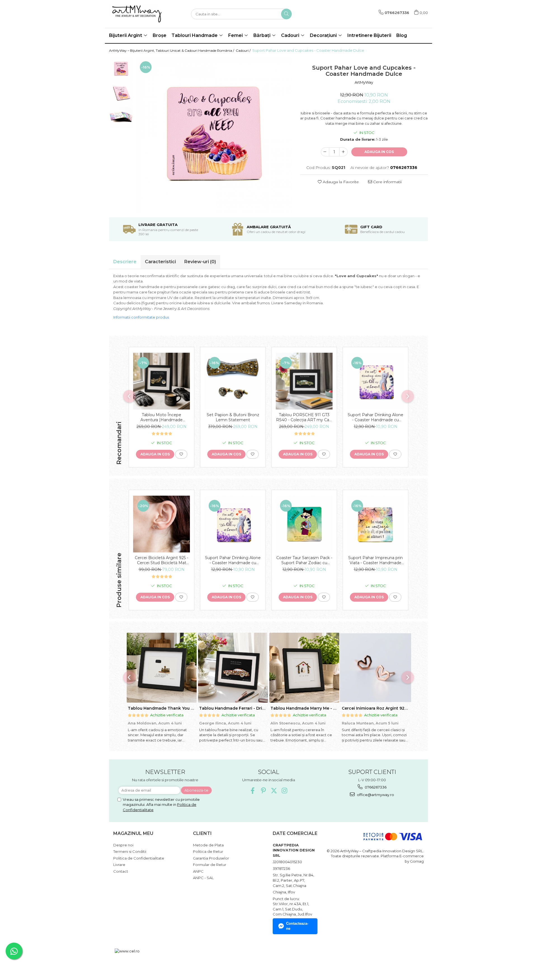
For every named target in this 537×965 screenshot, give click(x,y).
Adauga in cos (379, 152)
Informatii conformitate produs (141, 317)
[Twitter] (274, 790)
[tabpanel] (214, 135)
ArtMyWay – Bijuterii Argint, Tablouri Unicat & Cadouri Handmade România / (172, 50)
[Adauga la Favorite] (181, 454)
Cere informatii (387, 181)
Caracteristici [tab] (160, 261)
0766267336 (375, 787)
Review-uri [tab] (200, 261)
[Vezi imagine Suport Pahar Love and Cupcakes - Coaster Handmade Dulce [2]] (121, 116)
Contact (120, 871)
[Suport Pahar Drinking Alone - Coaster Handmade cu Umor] (375, 381)
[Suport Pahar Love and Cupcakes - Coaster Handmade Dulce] (214, 135)
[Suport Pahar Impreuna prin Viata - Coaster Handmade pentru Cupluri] (375, 524)
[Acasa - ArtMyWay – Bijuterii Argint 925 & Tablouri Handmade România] (137, 14)
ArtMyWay (364, 82)
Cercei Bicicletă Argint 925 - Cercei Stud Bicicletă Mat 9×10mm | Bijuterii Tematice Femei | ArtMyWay (161, 560)
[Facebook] (253, 790)
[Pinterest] (263, 790)
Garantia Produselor (211, 858)
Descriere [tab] (124, 261)
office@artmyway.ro (375, 794)
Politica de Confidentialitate (138, 858)
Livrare (119, 864)
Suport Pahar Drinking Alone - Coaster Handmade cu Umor (375, 417)
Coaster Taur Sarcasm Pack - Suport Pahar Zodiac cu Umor (304, 560)
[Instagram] (284, 790)
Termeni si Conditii (129, 851)
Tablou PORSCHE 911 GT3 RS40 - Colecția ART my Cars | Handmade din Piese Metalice (304, 417)
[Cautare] (286, 14)
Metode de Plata (208, 845)
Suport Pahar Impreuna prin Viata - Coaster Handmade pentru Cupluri (375, 560)
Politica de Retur (208, 851)
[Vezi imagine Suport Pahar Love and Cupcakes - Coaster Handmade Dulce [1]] (121, 92)
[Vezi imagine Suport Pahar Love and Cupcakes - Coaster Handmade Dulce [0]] (121, 69)
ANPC (198, 871)
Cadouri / (243, 50)
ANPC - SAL (203, 877)
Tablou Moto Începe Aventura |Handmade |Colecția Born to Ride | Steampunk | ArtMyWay (161, 417)
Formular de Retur (209, 864)
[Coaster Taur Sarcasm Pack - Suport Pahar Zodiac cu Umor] (304, 524)
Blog (401, 35)
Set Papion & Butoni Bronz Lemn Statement (233, 417)
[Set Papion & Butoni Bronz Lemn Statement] (232, 381)
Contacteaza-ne (297, 926)
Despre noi (123, 845)
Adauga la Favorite (340, 181)
